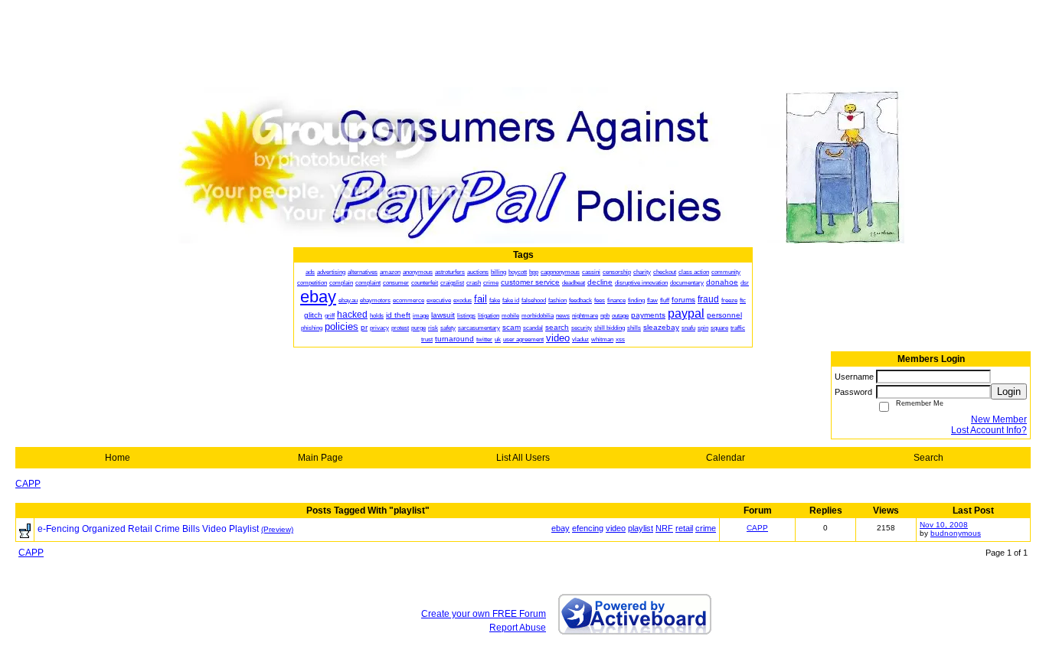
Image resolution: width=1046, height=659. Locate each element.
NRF (664, 528)
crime (705, 528)
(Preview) (277, 529)
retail (684, 528)
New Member (999, 419)
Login (1009, 391)
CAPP (28, 483)
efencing (587, 528)
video (616, 528)
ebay (560, 528)
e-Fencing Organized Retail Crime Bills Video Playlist (148, 529)
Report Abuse (517, 627)
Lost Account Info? (989, 430)
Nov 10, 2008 (944, 524)
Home (117, 457)
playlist (640, 528)
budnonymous (955, 533)
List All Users (523, 457)
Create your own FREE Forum (483, 613)
